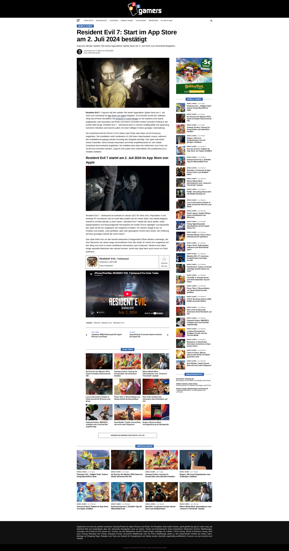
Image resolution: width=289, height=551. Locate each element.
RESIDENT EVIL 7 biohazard (114, 259)
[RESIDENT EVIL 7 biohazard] (92, 266)
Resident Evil (107, 323)
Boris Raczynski (94, 53)
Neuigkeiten (101, 20)
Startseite (88, 20)
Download (164, 263)
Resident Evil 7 (119, 323)
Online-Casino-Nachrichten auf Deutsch (192, 389)
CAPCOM (113, 262)
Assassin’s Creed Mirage (126, 119)
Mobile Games (127, 20)
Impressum (153, 20)
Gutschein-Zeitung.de (185, 379)
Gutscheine (141, 20)
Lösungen (113, 20)
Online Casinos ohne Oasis (186, 384)
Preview (97, 323)
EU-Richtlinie (166, 20)
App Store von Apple (116, 115)
